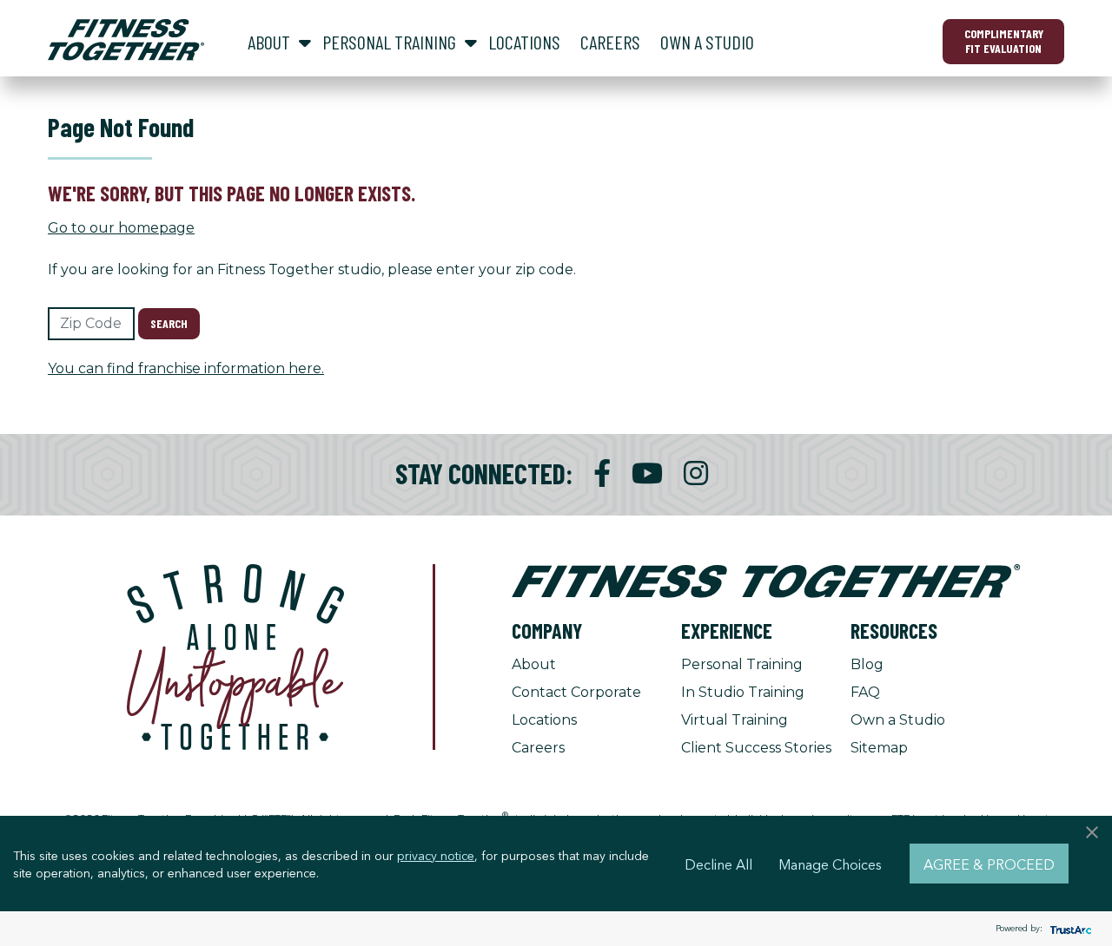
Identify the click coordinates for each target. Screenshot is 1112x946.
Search (169, 323)
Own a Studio (898, 720)
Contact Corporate (576, 692)
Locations (544, 720)
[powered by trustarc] (1068, 929)
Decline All (718, 863)
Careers (538, 747)
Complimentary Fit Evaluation (1003, 41)
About (534, 664)
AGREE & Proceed (989, 863)
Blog (867, 664)
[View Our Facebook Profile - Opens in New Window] (602, 473)
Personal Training (742, 664)
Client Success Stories (756, 747)
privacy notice (435, 855)
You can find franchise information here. (186, 368)
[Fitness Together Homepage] (126, 40)
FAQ (865, 692)
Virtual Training (734, 720)
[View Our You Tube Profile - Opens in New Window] (647, 473)
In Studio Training (742, 692)
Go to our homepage (121, 228)
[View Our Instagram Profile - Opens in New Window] (696, 473)
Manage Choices (830, 863)
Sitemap (879, 747)
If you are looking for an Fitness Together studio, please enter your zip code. (312, 269)
